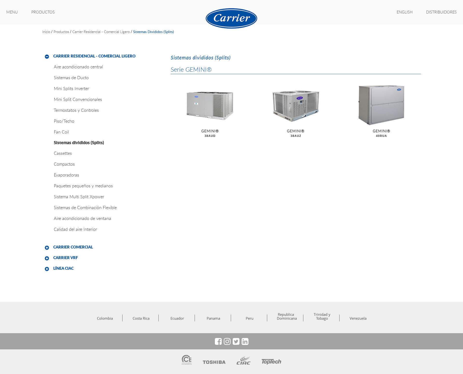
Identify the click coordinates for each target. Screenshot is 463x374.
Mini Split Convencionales (78, 99)
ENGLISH (405, 12)
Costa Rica (141, 318)
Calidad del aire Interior (75, 229)
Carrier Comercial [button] (73, 247)
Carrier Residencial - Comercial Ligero (101, 32)
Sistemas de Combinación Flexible (85, 207)
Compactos (64, 164)
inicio (46, 32)
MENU (12, 12)
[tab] (102, 56)
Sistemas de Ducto (71, 77)
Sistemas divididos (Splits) (153, 32)
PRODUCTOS (43, 12)
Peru (249, 318)
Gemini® (210, 133)
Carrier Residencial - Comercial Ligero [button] (94, 56)
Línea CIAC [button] (63, 268)
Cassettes (63, 153)
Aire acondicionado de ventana (82, 218)
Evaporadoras (66, 174)
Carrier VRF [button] (65, 257)
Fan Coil (61, 131)
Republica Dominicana (286, 316)
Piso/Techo (64, 121)
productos (61, 32)
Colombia (105, 318)
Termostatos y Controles (76, 110)
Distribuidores (441, 12)
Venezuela (358, 318)
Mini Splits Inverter (71, 88)
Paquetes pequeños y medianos (83, 185)
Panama (213, 318)
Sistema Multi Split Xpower (79, 196)
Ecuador (177, 318)
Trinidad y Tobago (322, 316)
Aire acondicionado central (78, 66)
